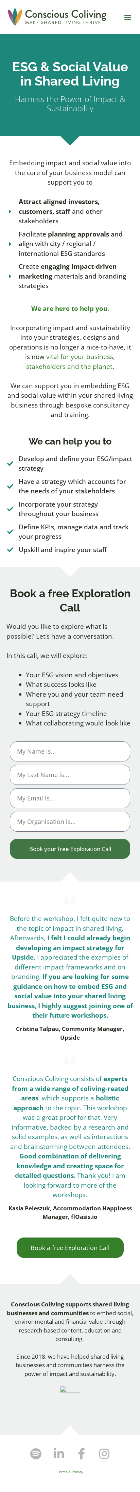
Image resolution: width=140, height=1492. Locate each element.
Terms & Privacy (70, 1472)
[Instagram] (104, 1453)
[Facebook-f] (81, 1453)
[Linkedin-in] (59, 1453)
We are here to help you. (70, 308)
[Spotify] (36, 1453)
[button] (128, 17)
